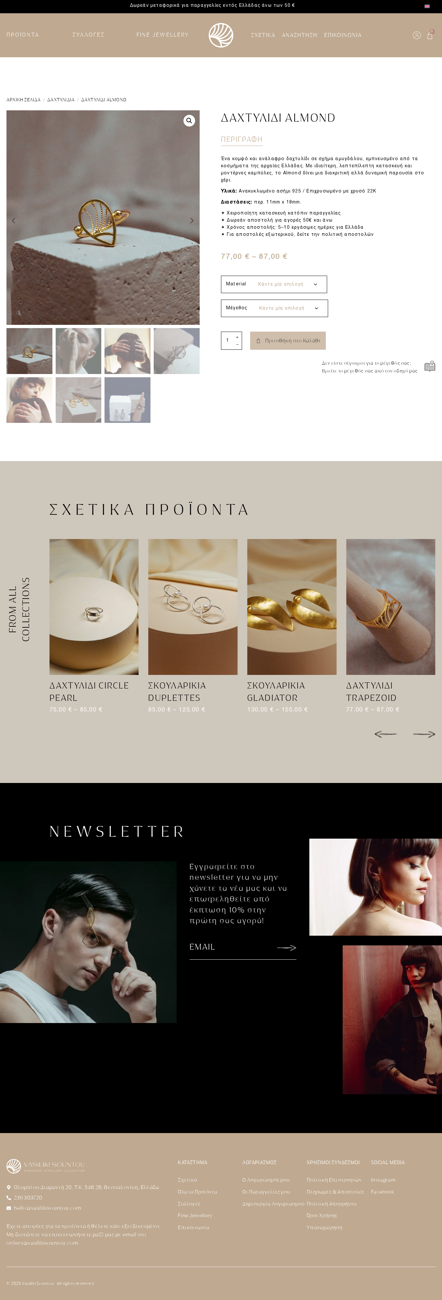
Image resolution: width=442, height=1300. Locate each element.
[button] (189, 121)
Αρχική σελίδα (23, 100)
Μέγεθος (236, 308)
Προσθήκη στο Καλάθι (293, 341)
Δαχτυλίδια (61, 100)
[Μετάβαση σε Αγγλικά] (427, 7)
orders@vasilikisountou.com (42, 1243)
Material (236, 284)
